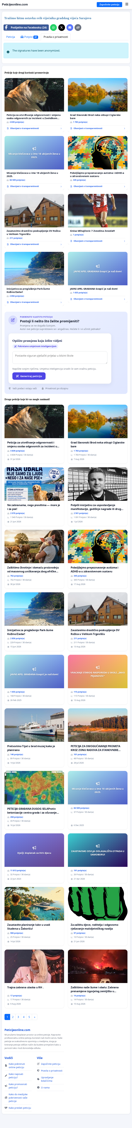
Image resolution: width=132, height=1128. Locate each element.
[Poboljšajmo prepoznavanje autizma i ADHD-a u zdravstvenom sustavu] (97, 163)
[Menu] (126, 4)
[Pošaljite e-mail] (69, 27)
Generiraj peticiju (31, 376)
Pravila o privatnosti (56, 37)
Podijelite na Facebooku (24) (29, 27)
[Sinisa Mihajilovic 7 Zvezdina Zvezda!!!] (97, 219)
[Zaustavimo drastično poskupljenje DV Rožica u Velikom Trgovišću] (34, 221)
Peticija (10, 37)
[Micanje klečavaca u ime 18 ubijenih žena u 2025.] (34, 163)
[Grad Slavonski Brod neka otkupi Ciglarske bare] (97, 105)
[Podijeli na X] (61, 27)
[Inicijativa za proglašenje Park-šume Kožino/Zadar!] (34, 279)
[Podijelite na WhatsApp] (53, 27)
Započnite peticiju (109, 4)
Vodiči (9, 1058)
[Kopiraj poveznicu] (78, 27)
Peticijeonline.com (15, 4)
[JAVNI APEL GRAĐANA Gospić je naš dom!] (97, 277)
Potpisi (30, 37)
